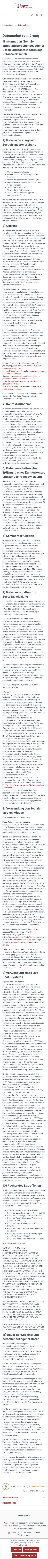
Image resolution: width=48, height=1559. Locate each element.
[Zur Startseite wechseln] (24, 7)
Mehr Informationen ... (24, 1545)
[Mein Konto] (37, 15)
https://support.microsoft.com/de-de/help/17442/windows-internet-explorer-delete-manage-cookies (22, 365)
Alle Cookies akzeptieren (25, 1555)
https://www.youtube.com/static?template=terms (23, 937)
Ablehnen (16, 1550)
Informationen (9, 1503)
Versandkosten (8, 1525)
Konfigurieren (31, 1550)
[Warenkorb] (43, 15)
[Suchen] (31, 15)
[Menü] (5, 15)
